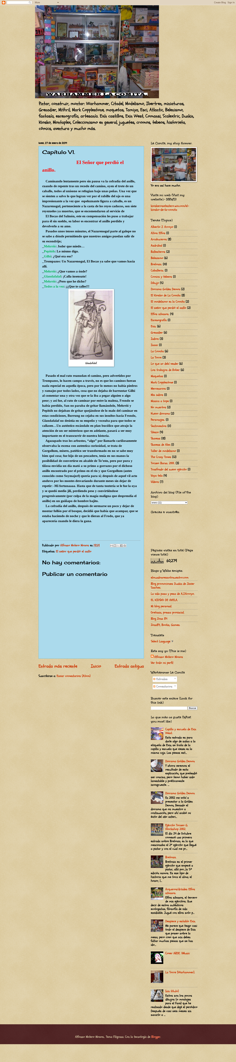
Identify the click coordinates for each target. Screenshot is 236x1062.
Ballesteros (158, 252)
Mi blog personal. (161, 606)
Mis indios (157, 395)
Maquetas (157, 376)
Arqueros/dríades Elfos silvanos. (180, 891)
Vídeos (155, 482)
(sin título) (172, 991)
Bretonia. (156, 264)
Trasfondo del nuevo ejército (169, 469)
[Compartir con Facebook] (121, 545)
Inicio (96, 666)
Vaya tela (157, 475)
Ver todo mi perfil (162, 663)
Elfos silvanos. (160, 314)
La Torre (156, 357)
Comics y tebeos (161, 277)
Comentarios (163, 686)
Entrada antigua (129, 666)
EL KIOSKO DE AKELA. (164, 600)
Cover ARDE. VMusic (177, 953)
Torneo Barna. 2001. (163, 463)
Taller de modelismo (163, 451)
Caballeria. (157, 270)
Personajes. (158, 420)
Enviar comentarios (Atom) (74, 676)
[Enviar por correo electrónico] (111, 545)
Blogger (155, 1037)
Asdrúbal (156, 245)
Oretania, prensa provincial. (167, 612)
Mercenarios (158, 388)
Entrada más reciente (58, 666)
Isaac (154, 345)
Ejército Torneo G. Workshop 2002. (176, 827)
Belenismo (157, 258)
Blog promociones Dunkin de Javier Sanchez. (172, 586)
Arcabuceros (159, 239)
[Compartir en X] (118, 545)
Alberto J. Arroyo (162, 227)
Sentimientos (159, 426)
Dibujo (155, 283)
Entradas (161, 679)
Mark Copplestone (162, 382)
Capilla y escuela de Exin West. (180, 731)
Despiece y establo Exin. (180, 921)
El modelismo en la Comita (168, 301)
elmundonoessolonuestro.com (169, 577)
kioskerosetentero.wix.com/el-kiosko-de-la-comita (170, 208)
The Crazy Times (161, 457)
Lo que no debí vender (164, 364)
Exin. (153, 326)
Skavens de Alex (160, 445)
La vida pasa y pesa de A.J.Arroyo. (173, 594)
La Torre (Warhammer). (180, 972)
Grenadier (157, 332)
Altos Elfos (158, 233)
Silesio (155, 432)
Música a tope (160, 401)
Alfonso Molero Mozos (168, 657)
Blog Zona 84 (159, 619)
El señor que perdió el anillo (73, 551)
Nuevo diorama (160, 413)
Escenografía (159, 320)
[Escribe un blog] (115, 545)
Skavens (155, 438)
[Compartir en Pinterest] (124, 545)
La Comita (157, 351)
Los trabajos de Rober (165, 370)
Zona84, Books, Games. (165, 625)
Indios (155, 339)
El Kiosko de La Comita (166, 295)
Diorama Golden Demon (165, 289)
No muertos (158, 407)
